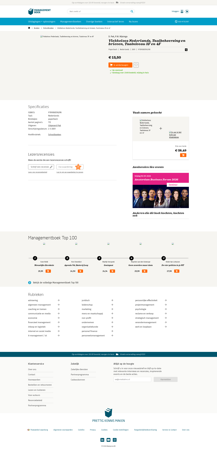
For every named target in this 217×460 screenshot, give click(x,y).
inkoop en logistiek (36, 327)
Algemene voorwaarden (63, 430)
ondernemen (88, 322)
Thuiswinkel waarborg (39, 430)
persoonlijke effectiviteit (146, 300)
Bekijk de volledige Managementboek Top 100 (55, 282)
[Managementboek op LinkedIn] (102, 440)
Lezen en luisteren (36, 390)
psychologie (140, 309)
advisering (33, 300)
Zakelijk (75, 363)
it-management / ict (37, 335)
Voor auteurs (34, 395)
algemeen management (39, 305)
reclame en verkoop (144, 313)
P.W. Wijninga (121, 36)
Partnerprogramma (37, 405)
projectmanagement (144, 305)
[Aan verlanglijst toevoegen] (136, 65)
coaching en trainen (37, 309)
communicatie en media (39, 313)
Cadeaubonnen (78, 380)
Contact (31, 374)
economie (32, 318)
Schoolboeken (48, 28)
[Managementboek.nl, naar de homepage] (39, 14)
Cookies (104, 430)
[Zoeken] (132, 11)
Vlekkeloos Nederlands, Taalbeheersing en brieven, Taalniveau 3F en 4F (83, 28)
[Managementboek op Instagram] (115, 440)
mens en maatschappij (92, 313)
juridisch (86, 300)
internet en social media (39, 331)
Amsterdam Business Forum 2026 (156, 179)
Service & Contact (169, 430)
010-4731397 (183, 21)
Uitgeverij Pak (54, 125)
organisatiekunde (90, 327)
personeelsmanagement (93, 335)
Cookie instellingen (120, 430)
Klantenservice (36, 363)
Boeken (36, 28)
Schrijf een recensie (40, 167)
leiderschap (87, 305)
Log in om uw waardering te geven (70, 172)
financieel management (39, 322)
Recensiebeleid (35, 400)
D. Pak (111, 36)
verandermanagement (145, 322)
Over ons (32, 369)
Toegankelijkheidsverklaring (145, 430)
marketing (86, 309)
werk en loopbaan (143, 327)
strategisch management (147, 318)
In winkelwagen (121, 65)
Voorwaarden (34, 380)
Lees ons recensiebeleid (37, 172)
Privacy (93, 430)
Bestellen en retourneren (40, 385)
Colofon (81, 430)
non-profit (86, 318)
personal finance (89, 331)
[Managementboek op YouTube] (108, 440)
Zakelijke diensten (79, 369)
